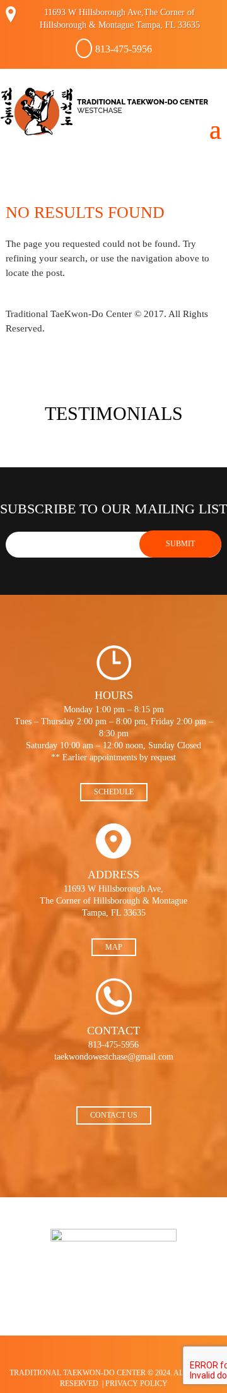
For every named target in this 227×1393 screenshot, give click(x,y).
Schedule (114, 791)
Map (113, 947)
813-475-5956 (123, 49)
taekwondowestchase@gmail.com (113, 1056)
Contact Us (113, 1115)
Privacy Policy (136, 1383)
